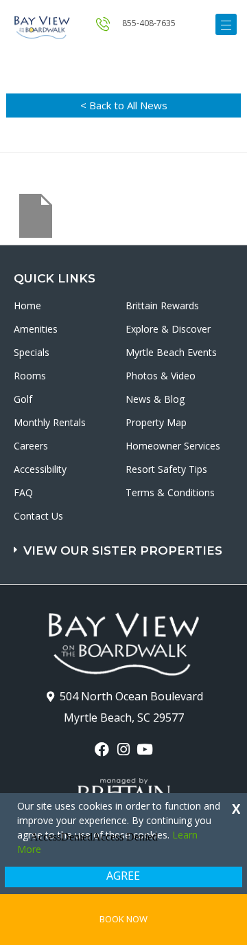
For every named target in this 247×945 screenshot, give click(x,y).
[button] (125, 544)
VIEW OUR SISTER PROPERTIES (122, 550)
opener (226, 24)
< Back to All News (123, 105)
